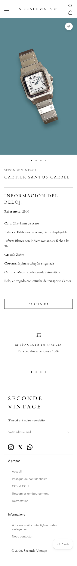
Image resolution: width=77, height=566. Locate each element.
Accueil (17, 471)
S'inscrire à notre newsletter (27, 420)
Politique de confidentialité (29, 479)
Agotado (38, 304)
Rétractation (20, 501)
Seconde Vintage (20, 170)
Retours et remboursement (30, 493)
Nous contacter (22, 536)
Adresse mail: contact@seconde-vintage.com (34, 527)
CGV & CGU (20, 486)
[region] (38, 348)
